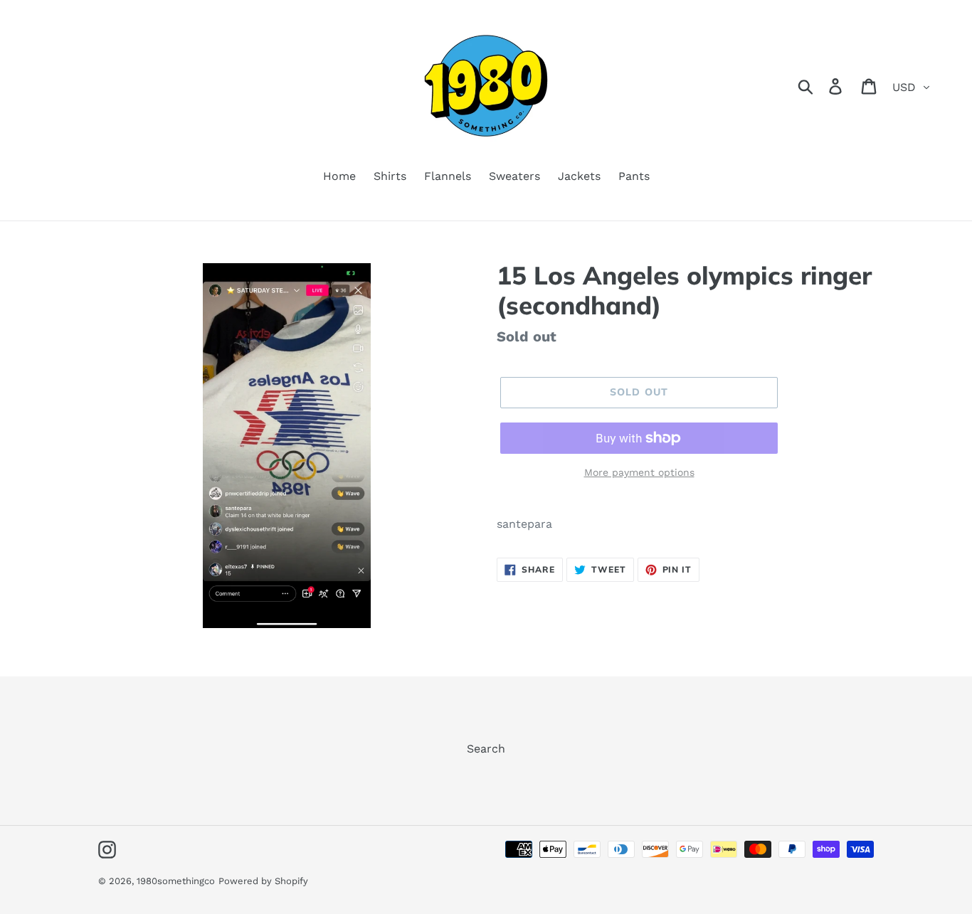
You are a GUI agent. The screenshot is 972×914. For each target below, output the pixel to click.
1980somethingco (176, 881)
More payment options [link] (639, 472)
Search (486, 748)
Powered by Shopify (263, 881)
